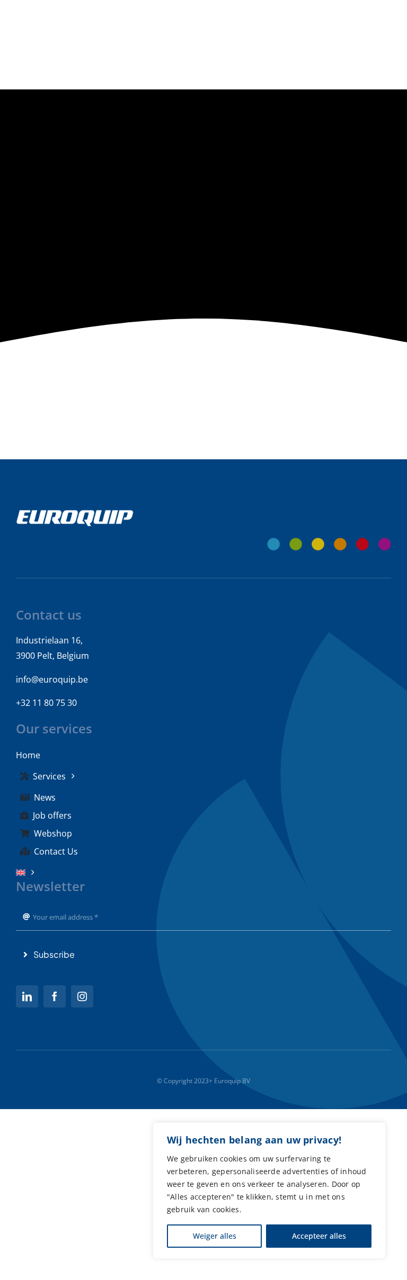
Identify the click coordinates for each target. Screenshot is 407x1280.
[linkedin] (27, 996)
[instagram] (82, 996)
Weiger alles (214, 1236)
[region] (269, 1190)
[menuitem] (203, 872)
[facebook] (54, 996)
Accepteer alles (319, 1236)
